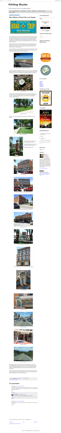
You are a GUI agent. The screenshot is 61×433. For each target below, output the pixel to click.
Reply (12, 390)
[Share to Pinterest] (27, 378)
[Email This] (24, 378)
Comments (42, 37)
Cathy (15, 394)
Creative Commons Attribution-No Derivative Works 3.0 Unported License (45, 174)
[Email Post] (22, 378)
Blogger (38, 430)
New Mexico (13, 379)
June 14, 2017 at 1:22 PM (21, 394)
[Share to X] (26, 378)
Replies (14, 392)
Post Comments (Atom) (16, 423)
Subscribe (45, 27)
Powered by (43, 30)
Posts (42, 35)
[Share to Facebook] (26, 378)
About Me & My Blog (12, 12)
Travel (16, 379)
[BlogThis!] (25, 378)
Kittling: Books (18, 4)
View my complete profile (43, 168)
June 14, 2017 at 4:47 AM (20, 386)
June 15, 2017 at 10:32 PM (20, 401)
